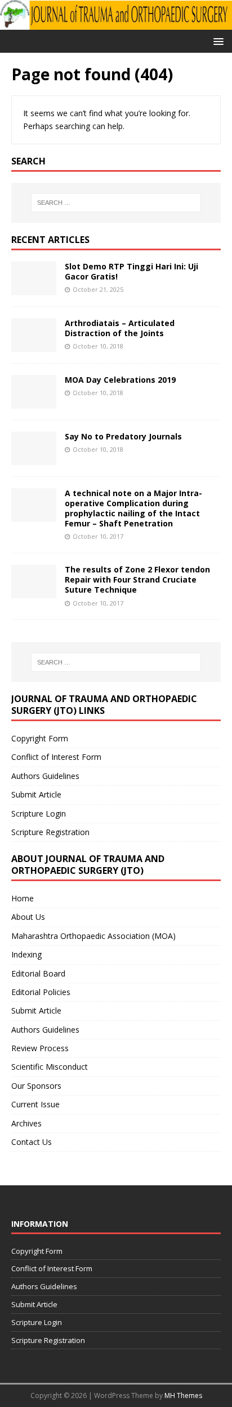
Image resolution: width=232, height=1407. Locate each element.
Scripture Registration (50, 832)
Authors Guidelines (45, 776)
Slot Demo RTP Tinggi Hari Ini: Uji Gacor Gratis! (131, 271)
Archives (26, 1123)
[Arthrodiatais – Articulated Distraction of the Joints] (33, 345)
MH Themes (183, 1395)
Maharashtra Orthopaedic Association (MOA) (93, 936)
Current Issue (35, 1104)
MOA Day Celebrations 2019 (120, 379)
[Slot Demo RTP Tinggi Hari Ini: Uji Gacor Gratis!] (33, 288)
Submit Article (36, 794)
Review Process (40, 1048)
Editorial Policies (40, 992)
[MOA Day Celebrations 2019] (33, 401)
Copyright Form (39, 738)
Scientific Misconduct (49, 1066)
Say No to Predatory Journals (123, 436)
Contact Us (31, 1141)
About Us (28, 916)
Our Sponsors (36, 1085)
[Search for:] (116, 202)
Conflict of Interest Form (56, 756)
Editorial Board (38, 973)
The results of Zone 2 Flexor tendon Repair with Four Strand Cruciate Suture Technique (137, 579)
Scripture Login (38, 813)
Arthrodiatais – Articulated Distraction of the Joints (120, 328)
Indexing (26, 954)
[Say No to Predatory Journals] (33, 458)
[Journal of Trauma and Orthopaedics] (116, 22)
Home (22, 898)
